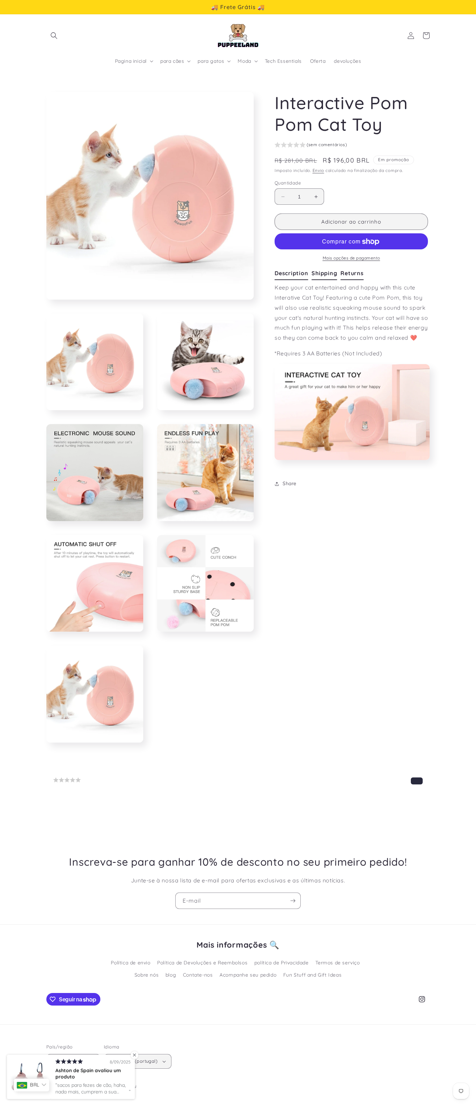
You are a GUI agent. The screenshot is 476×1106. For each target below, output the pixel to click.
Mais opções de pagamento (351, 258)
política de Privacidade (281, 963)
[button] (54, 35)
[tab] (293, 273)
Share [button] (290, 483)
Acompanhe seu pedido (248, 975)
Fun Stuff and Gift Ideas (312, 975)
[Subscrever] (292, 901)
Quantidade (288, 183)
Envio (318, 170)
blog (171, 975)
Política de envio (130, 963)
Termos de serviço (337, 963)
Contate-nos (198, 975)
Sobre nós (147, 975)
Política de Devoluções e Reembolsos (202, 963)
